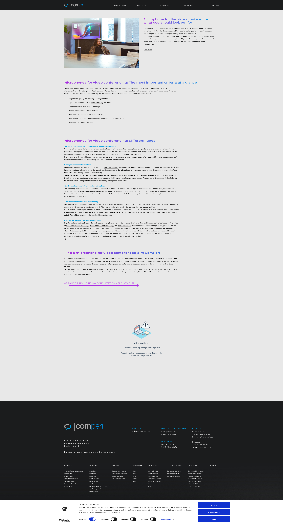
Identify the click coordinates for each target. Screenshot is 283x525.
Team (134, 471)
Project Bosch (93, 471)
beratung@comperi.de (202, 437)
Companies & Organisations (196, 471)
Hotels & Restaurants (194, 476)
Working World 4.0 (138, 272)
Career (134, 476)
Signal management (70, 481)
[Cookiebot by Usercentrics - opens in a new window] (64, 520)
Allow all (214, 505)
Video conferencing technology (73, 471)
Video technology (153, 474)
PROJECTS (141, 5)
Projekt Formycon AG (95, 489)
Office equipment (153, 476)
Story (134, 474)
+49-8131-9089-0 (201, 434)
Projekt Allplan (93, 491)
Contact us (148, 49)
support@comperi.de (202, 447)
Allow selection (214, 512)
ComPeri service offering (150, 261)
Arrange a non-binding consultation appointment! (99, 283)
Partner (135, 479)
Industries (193, 465)
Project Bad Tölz (93, 484)
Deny (214, 519)
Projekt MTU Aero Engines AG (98, 486)
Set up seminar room (173, 474)
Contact (214, 465)
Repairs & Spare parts (118, 479)
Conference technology (71, 484)
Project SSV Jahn (93, 481)
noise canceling (97, 102)
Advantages (120, 5)
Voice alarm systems (154, 484)
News (134, 481)
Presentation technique (71, 479)
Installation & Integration (119, 474)
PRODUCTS (152, 465)
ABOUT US (188, 5)
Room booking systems (155, 479)
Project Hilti (92, 476)
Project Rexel (92, 474)
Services (116, 465)
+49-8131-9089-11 (202, 444)
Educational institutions (195, 474)
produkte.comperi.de (140, 431)
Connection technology (155, 481)
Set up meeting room (173, 476)
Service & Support (117, 476)
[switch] (114, 519)
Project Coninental (94, 479)
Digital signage (68, 476)
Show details (166, 519)
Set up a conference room (174, 471)
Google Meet (68, 486)
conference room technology (77, 225)
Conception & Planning (119, 471)
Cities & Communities (194, 481)
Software (150, 486)
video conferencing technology (156, 36)
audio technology (124, 225)
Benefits (68, 465)
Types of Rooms (174, 465)
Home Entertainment (194, 486)
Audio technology (153, 471)
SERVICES (164, 5)
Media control (68, 474)
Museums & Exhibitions (195, 479)
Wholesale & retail (193, 484)
